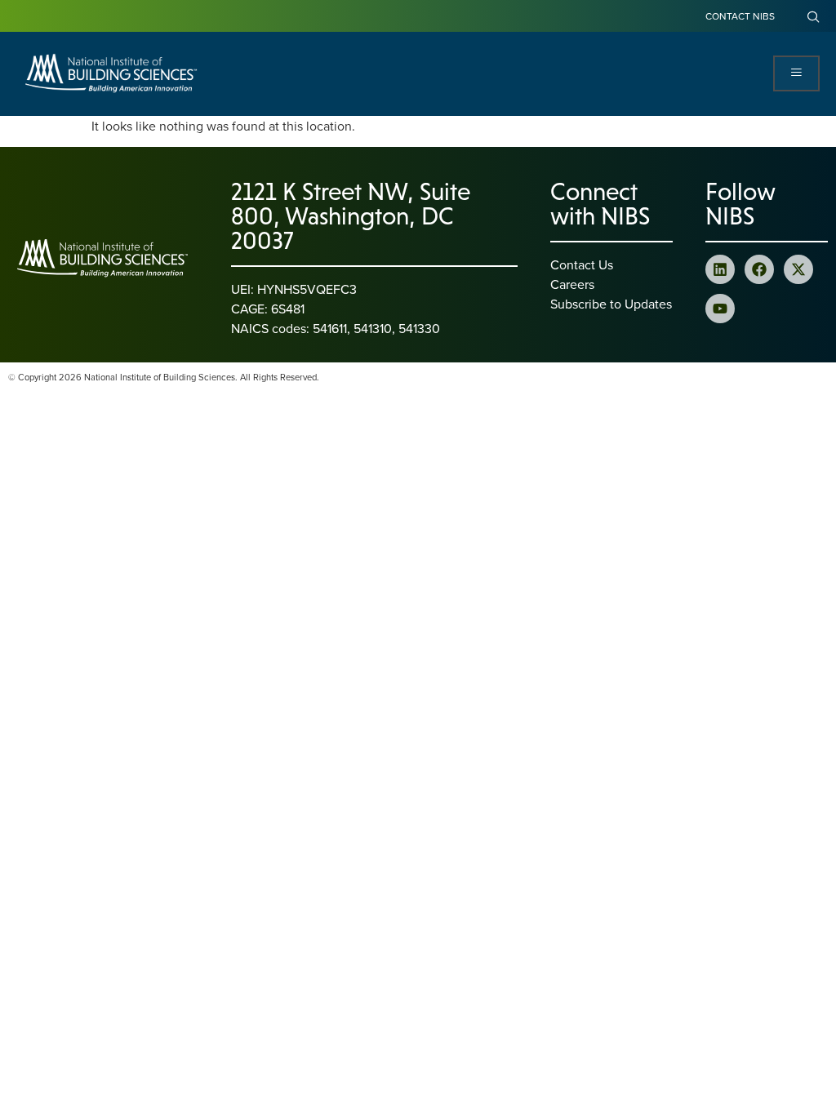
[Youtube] (720, 308)
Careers (572, 284)
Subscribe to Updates (611, 304)
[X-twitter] (798, 269)
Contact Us (581, 264)
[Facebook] (759, 269)
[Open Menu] (796, 73)
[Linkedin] (720, 269)
